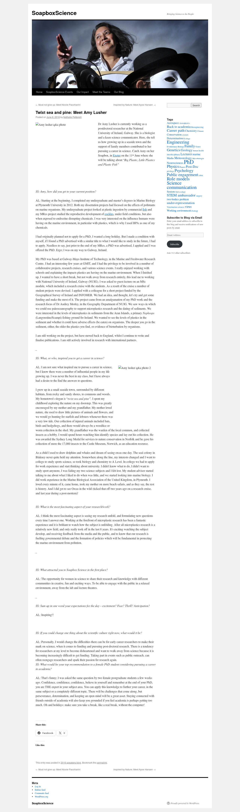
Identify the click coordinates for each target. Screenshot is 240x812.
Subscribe (174, 244)
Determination (175, 138)
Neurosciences (175, 163)
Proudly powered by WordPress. (185, 803)
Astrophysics (184, 123)
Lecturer (186, 154)
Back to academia (179, 126)
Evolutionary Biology (175, 146)
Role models (178, 178)
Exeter (117, 155)
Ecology (187, 138)
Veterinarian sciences (175, 207)
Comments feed (42, 793)
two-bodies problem (178, 199)
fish (144, 209)
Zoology (194, 210)
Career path (175, 130)
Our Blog (119, 92)
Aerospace (173, 123)
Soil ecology (180, 191)
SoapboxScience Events (59, 92)
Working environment (179, 210)
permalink (102, 762)
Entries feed (40, 789)
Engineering (178, 142)
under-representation (181, 202)
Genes (198, 146)
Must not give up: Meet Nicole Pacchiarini (58, 104)
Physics (173, 166)
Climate (200, 131)
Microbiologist (198, 158)
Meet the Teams (101, 92)
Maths (170, 158)
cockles (109, 214)
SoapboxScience (54, 13)
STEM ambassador (181, 195)
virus (188, 206)
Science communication (182, 185)
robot (201, 175)
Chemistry (191, 130)
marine (196, 154)
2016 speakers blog (71, 762)
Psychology (184, 170)
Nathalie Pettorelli (72, 117)
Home (39, 92)
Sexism (171, 191)
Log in (38, 786)
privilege (170, 171)
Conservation (174, 134)
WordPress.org (41, 796)
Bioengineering (197, 127)
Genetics (173, 149)
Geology (186, 150)
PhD (189, 161)
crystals (185, 134)
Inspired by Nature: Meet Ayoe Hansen (134, 104)
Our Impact (83, 92)
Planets (182, 167)
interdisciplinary (173, 154)
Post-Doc (192, 166)
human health (198, 150)
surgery (199, 195)
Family (189, 145)
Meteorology (183, 158)
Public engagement (182, 174)
